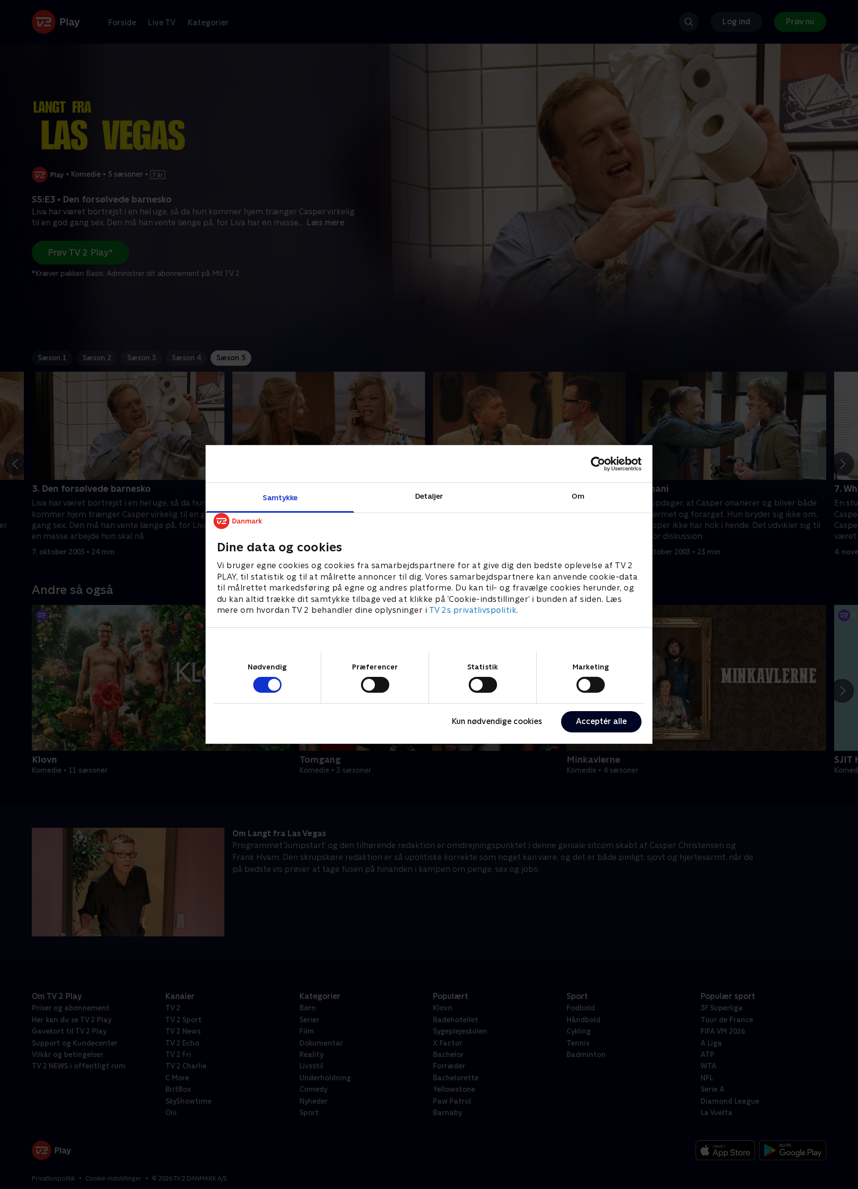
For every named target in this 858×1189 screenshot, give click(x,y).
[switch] (375, 685)
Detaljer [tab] (429, 496)
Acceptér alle (601, 721)
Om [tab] (578, 496)
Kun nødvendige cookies (497, 721)
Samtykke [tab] (280, 497)
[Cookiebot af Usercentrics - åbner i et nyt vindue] (598, 463)
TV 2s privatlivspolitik (473, 610)
